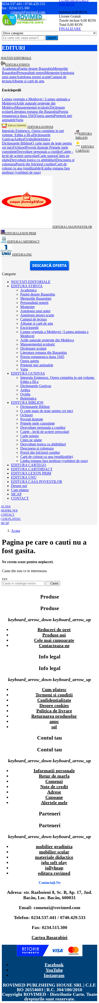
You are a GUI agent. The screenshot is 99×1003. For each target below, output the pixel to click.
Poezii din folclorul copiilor (40, 452)
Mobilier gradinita (54, 846)
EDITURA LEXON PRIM (31, 473)
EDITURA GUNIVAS (28, 373)
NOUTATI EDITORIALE (30, 282)
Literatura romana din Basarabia (43, 353)
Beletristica (28, 398)
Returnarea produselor (54, 716)
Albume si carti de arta (36, 323)
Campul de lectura (33, 319)
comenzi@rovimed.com (27, 12)
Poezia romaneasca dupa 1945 (42, 357)
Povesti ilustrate (31, 419)
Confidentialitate (54, 700)
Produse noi (54, 634)
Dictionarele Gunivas (35, 386)
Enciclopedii (29, 328)
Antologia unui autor (35, 311)
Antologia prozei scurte (37, 315)
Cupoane (54, 797)
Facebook (54, 964)
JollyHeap (54, 867)
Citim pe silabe (31, 440)
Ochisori (26, 415)
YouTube (54, 969)
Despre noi (19, 486)
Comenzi (54, 781)
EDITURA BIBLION (27, 402)
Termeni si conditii (54, 694)
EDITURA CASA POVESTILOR (36, 482)
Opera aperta (29, 361)
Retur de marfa (54, 775)
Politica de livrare (54, 710)
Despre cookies (54, 705)
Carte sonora (29, 436)
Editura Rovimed (54, 873)
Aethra (25, 390)
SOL (54, 726)
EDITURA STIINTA (27, 286)
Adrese (54, 791)
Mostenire (27, 307)
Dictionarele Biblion (35, 407)
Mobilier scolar (54, 851)
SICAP (16, 494)
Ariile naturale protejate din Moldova (47, 340)
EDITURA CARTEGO (28, 465)
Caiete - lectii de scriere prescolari (44, 432)
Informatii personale (54, 770)
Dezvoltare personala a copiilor (42, 427)
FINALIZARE (70, 29)
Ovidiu (25, 394)
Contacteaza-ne (54, 645)
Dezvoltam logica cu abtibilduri (43, 444)
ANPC (54, 721)
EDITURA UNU (24, 477)
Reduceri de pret (54, 629)
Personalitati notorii (34, 303)
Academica (28, 290)
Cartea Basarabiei (49, 937)
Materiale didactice (54, 857)
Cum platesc (20, 490)
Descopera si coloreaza (37, 448)
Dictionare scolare (33, 348)
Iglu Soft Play (54, 862)
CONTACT (20, 498)
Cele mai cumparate (54, 640)
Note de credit (54, 786)
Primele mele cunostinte (37, 423)
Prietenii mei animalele (36, 365)
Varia (24, 369)
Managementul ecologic (37, 344)
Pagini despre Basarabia (37, 294)
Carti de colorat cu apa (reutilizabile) (46, 457)
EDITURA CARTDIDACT (31, 469)
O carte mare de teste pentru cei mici (46, 411)
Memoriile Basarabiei (35, 298)
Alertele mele (54, 802)
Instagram (54, 975)
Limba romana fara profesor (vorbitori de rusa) (54, 461)
